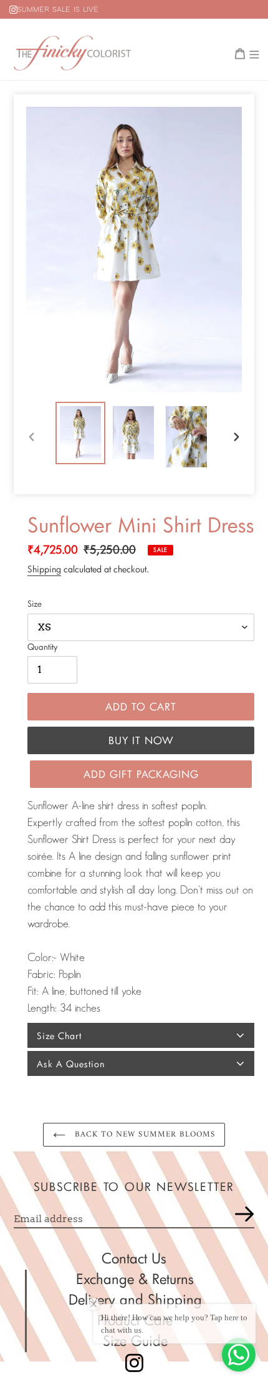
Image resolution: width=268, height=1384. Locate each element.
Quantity (42, 646)
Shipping (44, 569)
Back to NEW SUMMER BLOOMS (143, 1134)
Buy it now (140, 740)
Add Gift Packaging (141, 773)
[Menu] (254, 53)
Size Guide (135, 1341)
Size (34, 603)
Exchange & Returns (135, 1279)
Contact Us (134, 1258)
